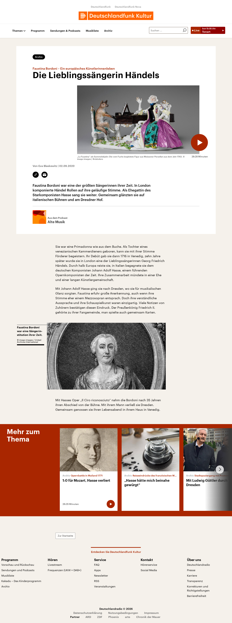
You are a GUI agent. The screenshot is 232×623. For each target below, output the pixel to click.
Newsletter (101, 575)
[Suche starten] (185, 30)
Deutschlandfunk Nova (128, 6)
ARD (88, 616)
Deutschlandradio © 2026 (116, 608)
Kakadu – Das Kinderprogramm (21, 581)
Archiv (108, 30)
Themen (17, 30)
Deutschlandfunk (101, 6)
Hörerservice (149, 564)
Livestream (55, 564)
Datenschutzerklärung (87, 612)
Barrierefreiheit (196, 595)
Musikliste (92, 30)
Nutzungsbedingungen (123, 612)
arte (127, 616)
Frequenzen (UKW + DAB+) (64, 570)
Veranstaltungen (104, 586)
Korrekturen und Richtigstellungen (198, 588)
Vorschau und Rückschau (17, 564)
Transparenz (195, 581)
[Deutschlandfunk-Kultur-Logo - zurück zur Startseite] (116, 16)
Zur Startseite (65, 535)
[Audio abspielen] (199, 142)
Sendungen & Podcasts (65, 30)
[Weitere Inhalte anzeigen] (218, 469)
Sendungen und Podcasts (17, 570)
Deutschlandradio (198, 564)
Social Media (149, 570)
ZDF (99, 616)
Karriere (192, 575)
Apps (97, 570)
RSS (96, 581)
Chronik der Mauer (148, 616)
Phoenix (113, 616)
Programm (38, 30)
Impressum (151, 612)
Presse (191, 570)
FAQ (96, 564)
